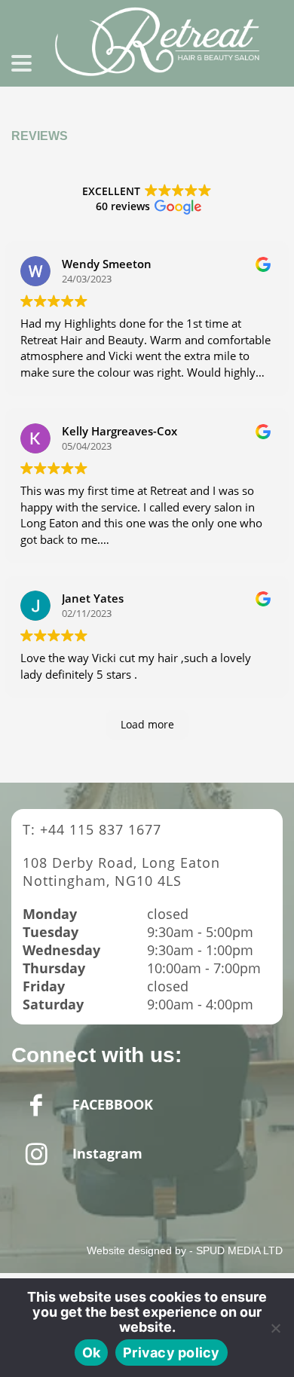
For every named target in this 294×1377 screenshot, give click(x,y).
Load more (147, 724)
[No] (275, 1328)
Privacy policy (171, 1352)
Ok (91, 1352)
